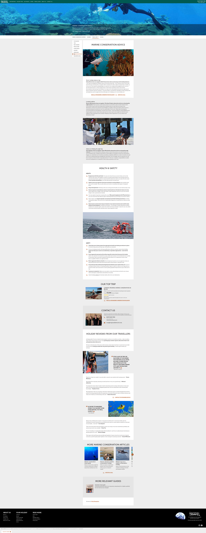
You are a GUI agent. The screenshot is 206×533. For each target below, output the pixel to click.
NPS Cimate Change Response (26, 528)
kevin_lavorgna (72, 528)
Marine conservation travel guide (90, 462)
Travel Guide (95, 37)
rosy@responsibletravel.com (114, 322)
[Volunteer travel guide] (89, 489)
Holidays (89, 37)
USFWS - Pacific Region (14, 528)
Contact (49, 1)
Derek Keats (81, 528)
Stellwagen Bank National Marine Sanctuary (60, 528)
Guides (37, 1)
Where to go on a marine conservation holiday (121, 463)
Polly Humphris (95, 501)
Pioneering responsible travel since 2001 (195, 520)
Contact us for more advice (122, 397)
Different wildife (76, 46)
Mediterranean (76, 52)
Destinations (13, 1)
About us (4, 514)
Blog (33, 516)
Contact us (18, 514)
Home (73, 31)
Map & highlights (76, 44)
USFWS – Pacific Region (40, 528)
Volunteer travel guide (100, 484)
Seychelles (75, 50)
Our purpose (5, 516)
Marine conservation (86, 31)
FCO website (96, 274)
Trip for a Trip (5, 517)
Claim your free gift (19, 517)
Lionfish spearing (76, 48)
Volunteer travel (78, 31)
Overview (78, 37)
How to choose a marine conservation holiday (107, 462)
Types (20, 1)
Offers (31, 1)
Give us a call (121, 94)
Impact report (35, 514)
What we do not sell (6, 520)
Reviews (101, 37)
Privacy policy (35, 520)
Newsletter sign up (36, 517)
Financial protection (19, 520)
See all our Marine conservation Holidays (103, 94)
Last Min (26, 1)
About (44, 1)
